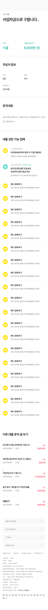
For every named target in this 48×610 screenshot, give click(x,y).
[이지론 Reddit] (13, 595)
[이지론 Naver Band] (28, 595)
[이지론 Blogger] (4, 595)
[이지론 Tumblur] (22, 595)
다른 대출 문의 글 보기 (15, 434)
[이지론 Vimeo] (44, 595)
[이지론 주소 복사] (7, 598)
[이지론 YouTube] (4, 598)
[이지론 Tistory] (31, 595)
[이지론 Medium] (10, 595)
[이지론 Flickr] (37, 595)
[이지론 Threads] (40, 595)
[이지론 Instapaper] (34, 595)
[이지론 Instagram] (7, 595)
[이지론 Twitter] (19, 595)
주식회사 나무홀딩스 (24, 590)
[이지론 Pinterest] (16, 595)
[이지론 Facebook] (25, 595)
